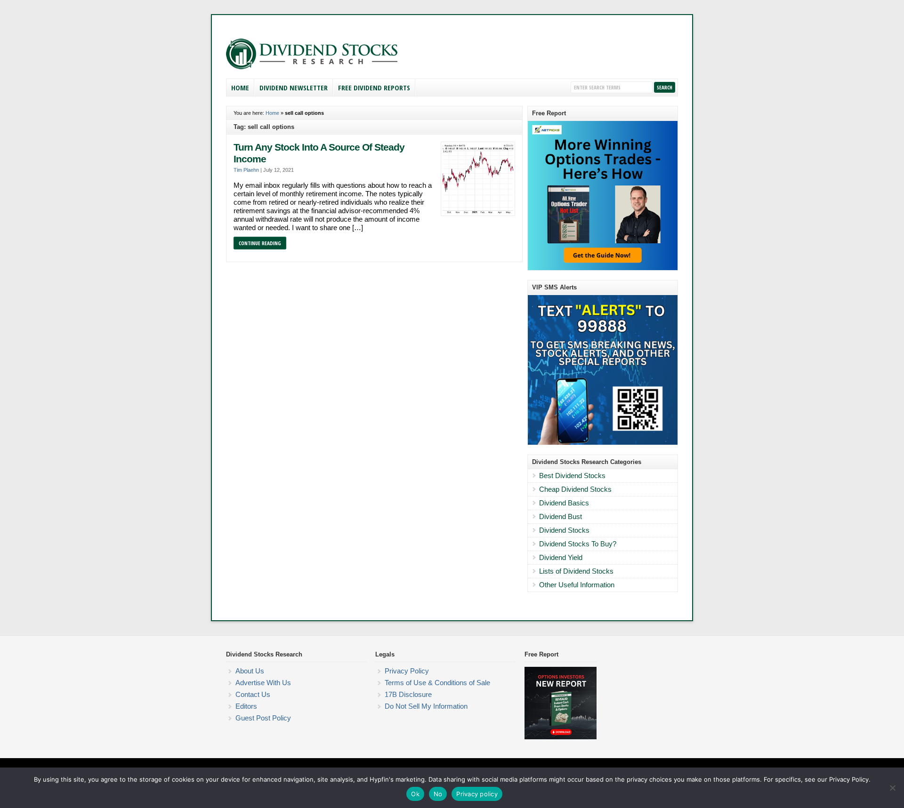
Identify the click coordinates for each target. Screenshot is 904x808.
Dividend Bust (560, 516)
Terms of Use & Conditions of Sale (437, 683)
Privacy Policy (407, 671)
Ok (415, 794)
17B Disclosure (408, 694)
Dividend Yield (560, 557)
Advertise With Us (263, 683)
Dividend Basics (564, 503)
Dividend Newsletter (293, 87)
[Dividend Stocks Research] (311, 67)
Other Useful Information (576, 585)
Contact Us (252, 694)
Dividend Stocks (564, 530)
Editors (246, 706)
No (438, 794)
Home (240, 87)
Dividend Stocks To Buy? (577, 544)
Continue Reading (260, 243)
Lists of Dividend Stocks (576, 571)
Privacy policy (477, 794)
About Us (249, 671)
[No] (892, 787)
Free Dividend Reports (374, 87)
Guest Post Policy (263, 718)
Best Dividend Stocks (572, 476)
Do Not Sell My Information (426, 706)
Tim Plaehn (246, 170)
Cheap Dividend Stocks (575, 489)
